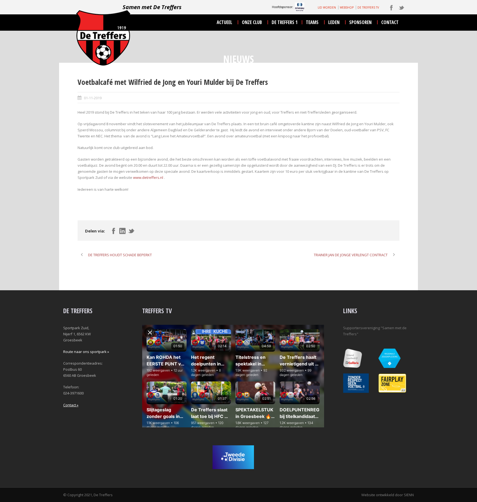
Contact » (70, 404)
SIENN (409, 494)
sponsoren (360, 22)
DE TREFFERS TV (368, 7)
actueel (224, 22)
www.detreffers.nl (148, 177)
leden (334, 22)
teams (312, 22)
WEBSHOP (347, 7)
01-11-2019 (93, 97)
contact (390, 22)
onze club (252, 22)
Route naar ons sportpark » (86, 351)
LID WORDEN (327, 7)
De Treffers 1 (285, 22)
